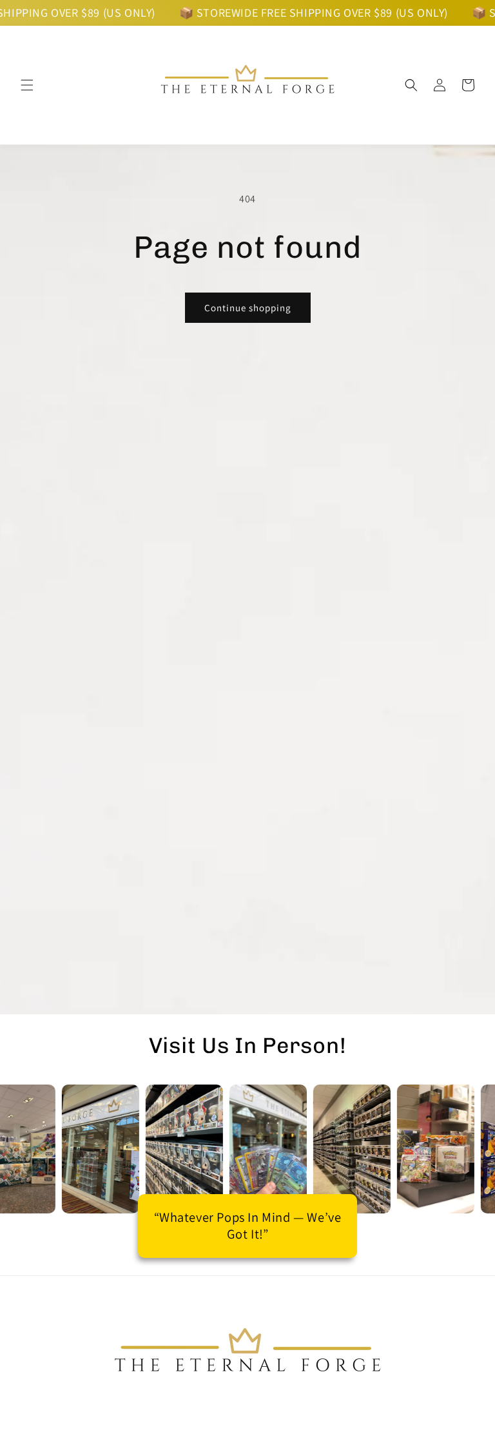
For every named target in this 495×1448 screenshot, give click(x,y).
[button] (27, 85)
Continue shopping (247, 308)
